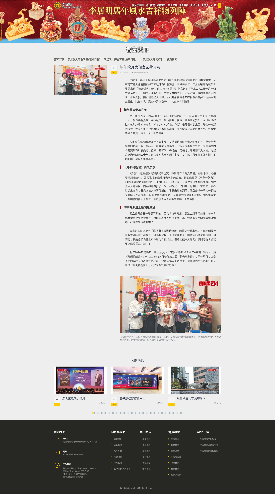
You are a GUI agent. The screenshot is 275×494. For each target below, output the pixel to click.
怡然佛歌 (147, 469)
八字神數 (118, 451)
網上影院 (172, 5)
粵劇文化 (118, 463)
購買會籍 (175, 439)
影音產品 (147, 451)
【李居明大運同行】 (151, 59)
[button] (92, 413)
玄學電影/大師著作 (122, 469)
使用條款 (175, 469)
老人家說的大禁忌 (73, 398)
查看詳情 (102, 403)
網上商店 (150, 5)
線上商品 (147, 439)
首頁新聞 (172, 59)
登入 (206, 5)
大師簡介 (118, 439)
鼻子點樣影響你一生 (132, 398)
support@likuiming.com (73, 454)
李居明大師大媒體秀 (209, 451)
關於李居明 (138, 5)
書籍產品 (147, 445)
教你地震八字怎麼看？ (191, 398)
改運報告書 (176, 457)
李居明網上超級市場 (209, 445)
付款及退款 (176, 474)
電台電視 (183, 5)
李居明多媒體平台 (142, 72)
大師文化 (195, 5)
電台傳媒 (118, 457)
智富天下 (59, 59)
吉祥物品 (147, 457)
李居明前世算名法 (208, 439)
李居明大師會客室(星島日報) (120, 59)
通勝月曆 (175, 451)
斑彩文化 (118, 445)
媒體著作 (161, 5)
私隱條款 (175, 463)
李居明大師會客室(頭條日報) (84, 59)
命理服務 (147, 463)
